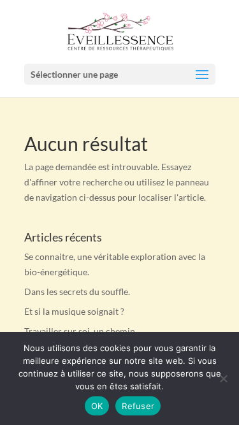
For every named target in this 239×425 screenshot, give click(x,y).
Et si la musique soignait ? (74, 311)
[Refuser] (223, 378)
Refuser (138, 406)
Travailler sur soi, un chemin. (80, 331)
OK (97, 406)
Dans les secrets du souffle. (77, 291)
